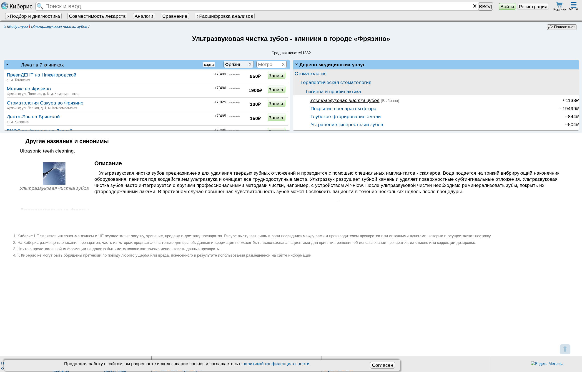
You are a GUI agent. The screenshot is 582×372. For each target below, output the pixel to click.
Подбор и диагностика (35, 16)
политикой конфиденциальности (276, 363)
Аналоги (144, 16)
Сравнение (174, 16)
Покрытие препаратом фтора (342, 108)
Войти (507, 6)
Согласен (382, 365)
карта (209, 64)
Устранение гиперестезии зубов (346, 124)
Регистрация (533, 6)
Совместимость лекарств (97, 16)
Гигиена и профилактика (333, 91)
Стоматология (310, 73)
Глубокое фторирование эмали (345, 116)
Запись (276, 75)
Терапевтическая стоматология (335, 82)
